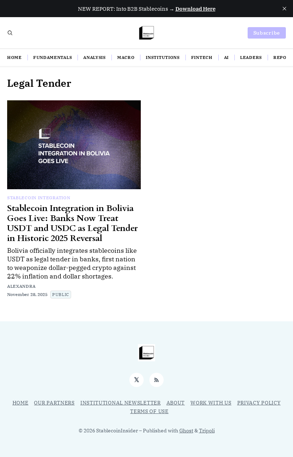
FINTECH (202, 57)
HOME (14, 57)
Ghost (186, 430)
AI (226, 57)
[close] (284, 8)
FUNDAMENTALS (52, 57)
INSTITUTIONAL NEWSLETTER (120, 403)
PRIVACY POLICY (259, 403)
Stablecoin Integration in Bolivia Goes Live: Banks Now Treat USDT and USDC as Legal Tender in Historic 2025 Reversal (72, 223)
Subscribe (266, 33)
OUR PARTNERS (54, 403)
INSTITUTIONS (162, 57)
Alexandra (21, 286)
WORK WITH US (210, 403)
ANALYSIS (94, 57)
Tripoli (207, 430)
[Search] (10, 33)
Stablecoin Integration (38, 197)
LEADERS (251, 57)
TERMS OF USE (149, 411)
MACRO (126, 57)
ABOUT (176, 403)
